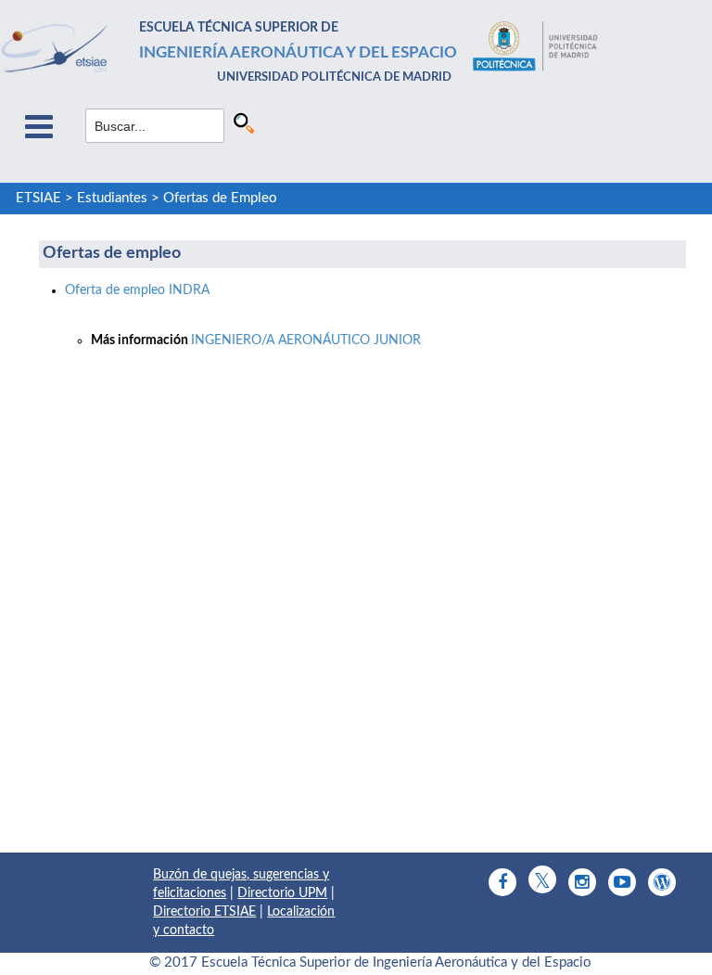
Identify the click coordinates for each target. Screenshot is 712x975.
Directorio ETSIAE (204, 911)
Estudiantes (112, 198)
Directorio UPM (282, 893)
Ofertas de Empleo (220, 198)
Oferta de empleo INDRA (137, 290)
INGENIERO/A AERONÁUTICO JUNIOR (306, 340)
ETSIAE (38, 198)
